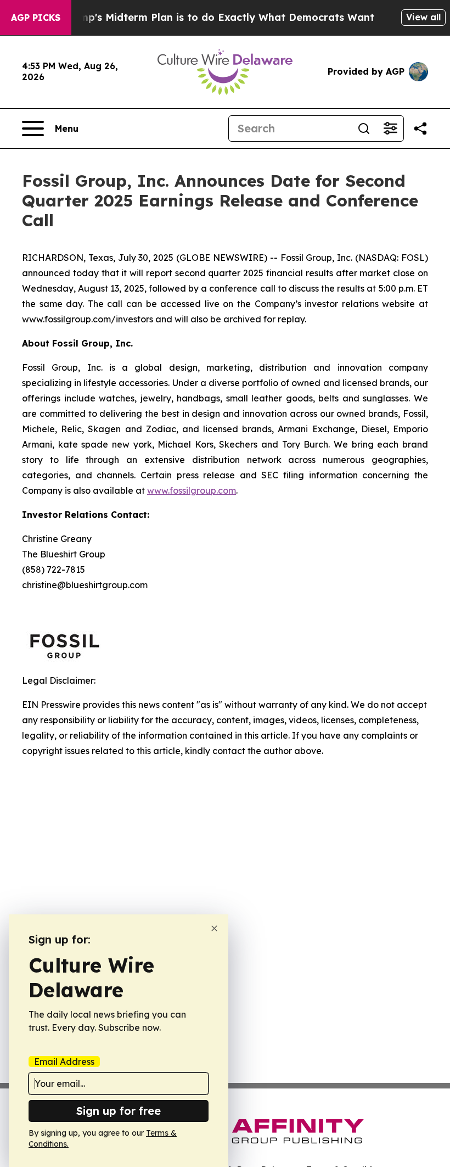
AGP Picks (35, 17)
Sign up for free (118, 1111)
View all (423, 17)
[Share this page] (420, 128)
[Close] (214, 928)
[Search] (364, 128)
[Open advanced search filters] (390, 128)
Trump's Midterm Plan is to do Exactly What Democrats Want (218, 17)
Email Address (64, 1061)
